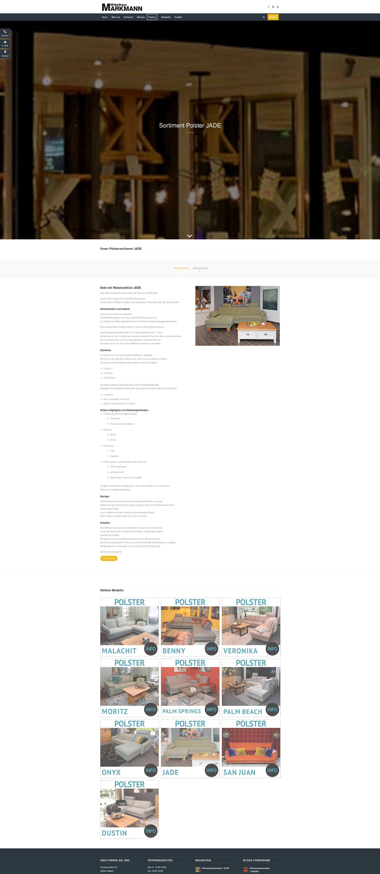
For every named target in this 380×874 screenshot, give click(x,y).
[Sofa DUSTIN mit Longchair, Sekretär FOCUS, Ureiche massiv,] (130, 810)
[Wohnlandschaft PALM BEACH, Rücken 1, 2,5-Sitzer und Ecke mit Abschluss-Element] (252, 689)
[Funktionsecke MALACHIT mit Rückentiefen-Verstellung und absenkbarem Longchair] (130, 628)
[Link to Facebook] (268, 6)
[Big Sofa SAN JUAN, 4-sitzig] (252, 749)
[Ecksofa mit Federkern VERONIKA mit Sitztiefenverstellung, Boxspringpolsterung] (252, 628)
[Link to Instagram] (273, 6)
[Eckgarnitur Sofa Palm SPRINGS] (191, 689)
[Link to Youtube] (277, 6)
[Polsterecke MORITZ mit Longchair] (130, 689)
